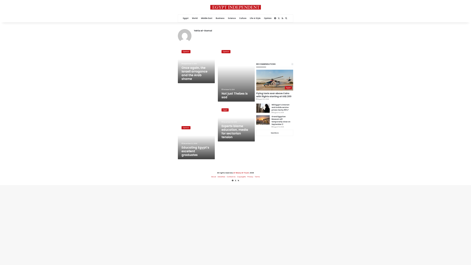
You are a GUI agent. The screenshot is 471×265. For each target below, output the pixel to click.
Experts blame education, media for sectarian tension (235, 131)
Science (232, 18)
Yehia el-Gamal (203, 30)
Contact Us (231, 177)
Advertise (221, 177)
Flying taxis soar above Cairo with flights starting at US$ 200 (273, 95)
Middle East (206, 18)
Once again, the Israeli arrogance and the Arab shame (194, 73)
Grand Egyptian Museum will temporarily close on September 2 (281, 120)
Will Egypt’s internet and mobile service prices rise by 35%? (280, 107)
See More (275, 133)
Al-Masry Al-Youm (241, 173)
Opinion (268, 18)
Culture (242, 18)
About (213, 177)
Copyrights (241, 177)
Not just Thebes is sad (235, 95)
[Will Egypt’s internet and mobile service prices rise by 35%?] (263, 108)
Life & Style (255, 18)
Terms (257, 177)
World (195, 18)
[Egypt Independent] (235, 7)
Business (220, 18)
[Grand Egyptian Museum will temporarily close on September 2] (263, 120)
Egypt (186, 18)
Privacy (250, 177)
